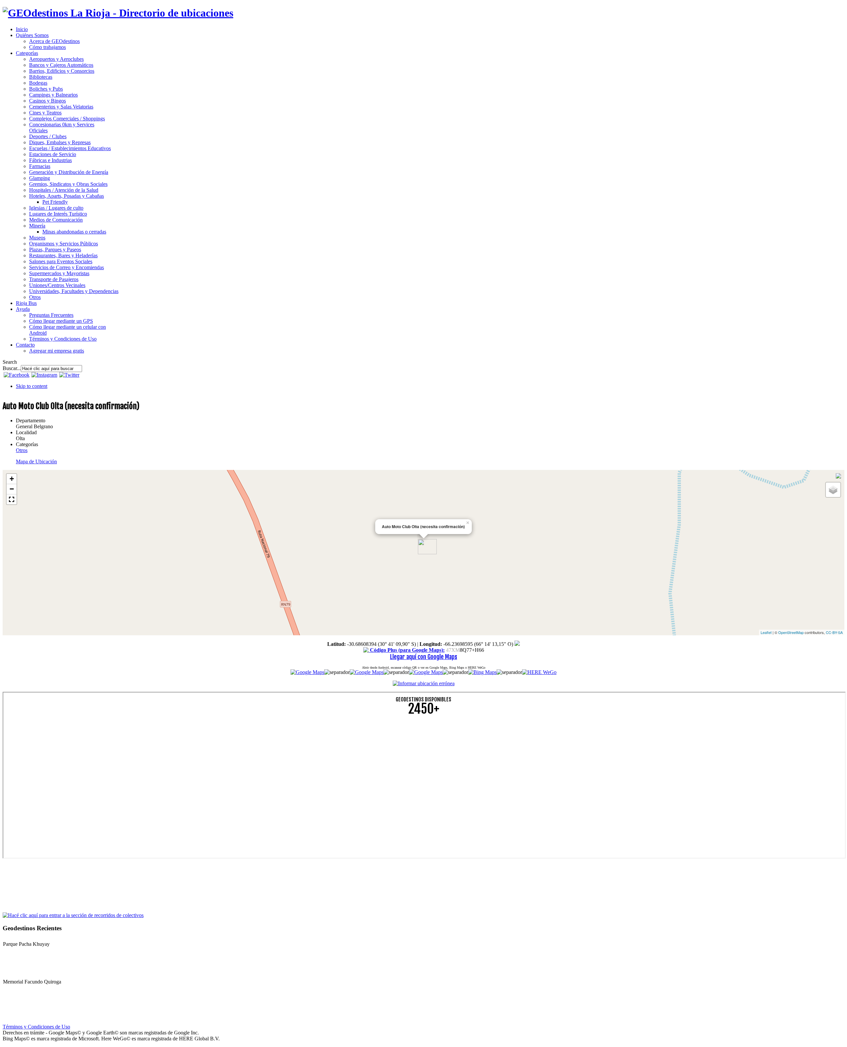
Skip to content (31, 386)
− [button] (12, 489)
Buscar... (12, 368)
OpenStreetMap (791, 632)
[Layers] (833, 489)
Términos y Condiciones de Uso (36, 1026)
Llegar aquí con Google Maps (423, 656)
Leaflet (766, 632)
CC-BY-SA (834, 632)
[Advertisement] (201, 767)
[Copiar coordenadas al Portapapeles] (517, 644)
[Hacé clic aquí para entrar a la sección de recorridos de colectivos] (73, 915)
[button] (12, 499)
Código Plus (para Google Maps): (407, 650)
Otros (21, 450)
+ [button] (12, 479)
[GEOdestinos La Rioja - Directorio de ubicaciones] (118, 13)
